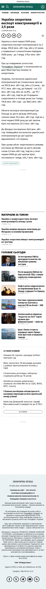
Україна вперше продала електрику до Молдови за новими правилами (21, 230)
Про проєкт (31, 490)
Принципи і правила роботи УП (23, 499)
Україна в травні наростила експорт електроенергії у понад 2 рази (19, 220)
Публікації (14, 13)
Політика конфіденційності (23, 493)
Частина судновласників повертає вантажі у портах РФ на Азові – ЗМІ (30, 302)
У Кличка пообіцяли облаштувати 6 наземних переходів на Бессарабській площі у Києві (22, 394)
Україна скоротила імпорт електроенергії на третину (22, 240)
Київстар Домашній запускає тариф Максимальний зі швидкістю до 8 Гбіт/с (22, 404)
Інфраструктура (37, 13)
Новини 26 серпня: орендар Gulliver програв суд (21, 356)
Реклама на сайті (17, 490)
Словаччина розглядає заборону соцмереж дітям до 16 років (20, 374)
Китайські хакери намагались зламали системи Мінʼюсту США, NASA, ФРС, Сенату (22, 383)
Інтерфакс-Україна (12, 66)
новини (5, 13)
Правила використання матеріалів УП (23, 496)
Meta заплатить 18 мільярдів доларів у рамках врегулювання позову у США (22, 365)
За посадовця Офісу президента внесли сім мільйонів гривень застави (29, 260)
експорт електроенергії (10, 163)
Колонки (25, 13)
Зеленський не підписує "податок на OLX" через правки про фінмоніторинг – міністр (30, 318)
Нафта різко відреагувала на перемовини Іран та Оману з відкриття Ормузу (31, 288)
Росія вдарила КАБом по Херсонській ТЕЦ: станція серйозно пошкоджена (30, 274)
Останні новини (11, 351)
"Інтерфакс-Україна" (32, 513)
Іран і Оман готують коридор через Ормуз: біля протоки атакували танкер (30, 333)
